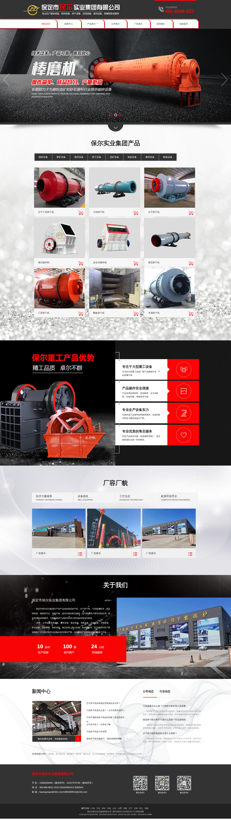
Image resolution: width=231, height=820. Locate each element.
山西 (120, 808)
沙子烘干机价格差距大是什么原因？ (160, 733)
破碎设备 (43, 157)
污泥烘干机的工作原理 (96, 731)
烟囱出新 (87, 754)
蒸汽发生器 (60, 754)
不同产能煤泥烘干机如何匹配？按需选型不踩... (105, 719)
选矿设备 (114, 157)
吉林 (136, 808)
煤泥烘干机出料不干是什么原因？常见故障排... (165, 719)
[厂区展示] (59, 547)
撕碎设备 (150, 157)
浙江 (141, 808)
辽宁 (130, 808)
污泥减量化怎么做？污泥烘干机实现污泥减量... (165, 706)
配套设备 (167, 157)
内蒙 (125, 808)
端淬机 (51, 754)
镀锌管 (78, 754)
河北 (98, 808)
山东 (114, 808)
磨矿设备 (61, 157)
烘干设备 (96, 157)
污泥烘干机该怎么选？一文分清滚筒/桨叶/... (105, 710)
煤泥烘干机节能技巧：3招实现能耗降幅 (104, 738)
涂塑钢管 (110, 754)
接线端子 (70, 754)
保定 (104, 808)
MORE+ (108, 600)
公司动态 (148, 691)
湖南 (146, 808)
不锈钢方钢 (120, 754)
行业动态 (165, 691)
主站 (93, 808)
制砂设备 (132, 157)
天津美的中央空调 (134, 754)
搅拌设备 (78, 157)
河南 (109, 808)
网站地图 (140, 812)
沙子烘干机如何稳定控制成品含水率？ (103, 703)
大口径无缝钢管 (98, 754)
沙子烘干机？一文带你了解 (98, 724)
